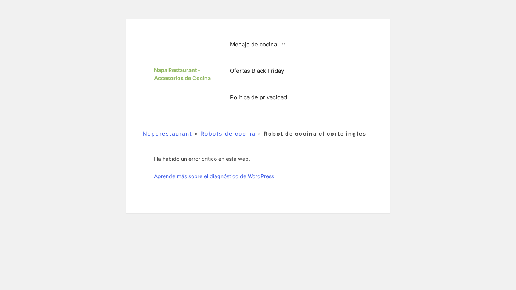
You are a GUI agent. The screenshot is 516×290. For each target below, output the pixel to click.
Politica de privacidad (258, 97)
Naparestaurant (167, 133)
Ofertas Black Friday (257, 70)
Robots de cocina (228, 133)
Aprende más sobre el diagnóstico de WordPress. (215, 176)
